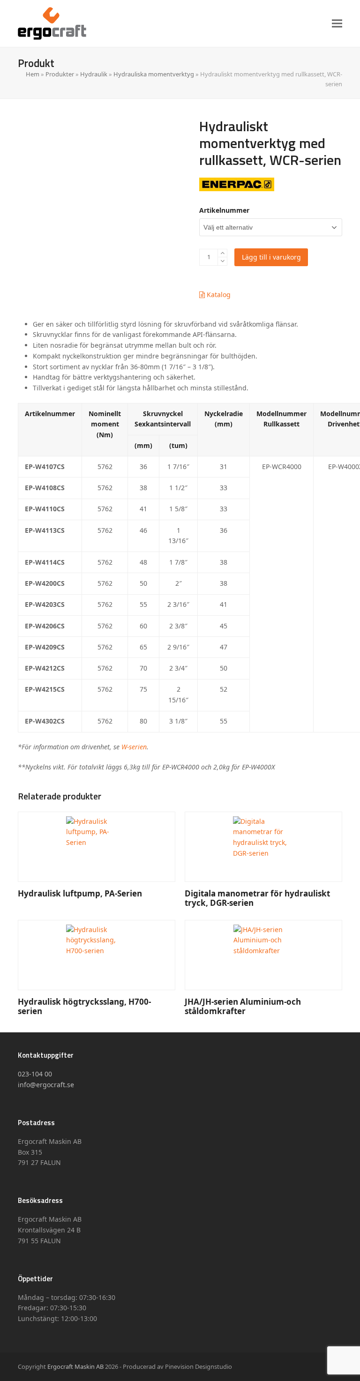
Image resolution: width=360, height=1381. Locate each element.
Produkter (59, 74)
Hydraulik (93, 74)
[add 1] (222, 253)
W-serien (134, 746)
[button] (337, 23)
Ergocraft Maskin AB (75, 1366)
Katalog (218, 294)
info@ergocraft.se (46, 1084)
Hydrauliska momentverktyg (153, 74)
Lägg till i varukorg (271, 257)
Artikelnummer (224, 210)
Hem (32, 74)
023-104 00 (35, 1073)
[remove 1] (222, 261)
